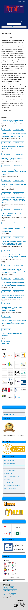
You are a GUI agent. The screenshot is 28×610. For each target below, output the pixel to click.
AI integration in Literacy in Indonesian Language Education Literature (12, 159)
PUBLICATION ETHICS (9, 463)
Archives (16, 15)
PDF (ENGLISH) (7, 129)
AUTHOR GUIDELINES (9, 470)
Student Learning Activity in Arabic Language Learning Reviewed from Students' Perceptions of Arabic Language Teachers (13, 135)
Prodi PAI (9, 593)
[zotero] (17, 529)
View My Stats (11, 580)
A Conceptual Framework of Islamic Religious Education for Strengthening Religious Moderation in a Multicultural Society (13, 243)
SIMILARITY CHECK (9, 473)
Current (9, 15)
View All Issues (5, 343)
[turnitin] (7, 536)
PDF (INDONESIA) (19, 129)
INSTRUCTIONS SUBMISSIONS (11, 476)
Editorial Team (10, 18)
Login (24, 1)
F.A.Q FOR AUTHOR (8, 482)
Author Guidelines (9, 21)
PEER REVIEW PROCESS (10, 489)
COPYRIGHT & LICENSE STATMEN (12, 485)
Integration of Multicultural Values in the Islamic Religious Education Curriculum (12, 296)
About (22, 15)
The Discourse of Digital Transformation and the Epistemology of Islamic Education (13, 185)
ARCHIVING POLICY (9, 495)
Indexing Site (20, 21)
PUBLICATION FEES (9, 467)
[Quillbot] (17, 535)
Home (3, 15)
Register (20, 1)
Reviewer (19, 18)
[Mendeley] (7, 529)
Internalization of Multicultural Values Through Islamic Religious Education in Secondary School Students (11, 309)
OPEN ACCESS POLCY (9, 492)
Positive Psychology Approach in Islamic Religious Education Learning (12, 121)
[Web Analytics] (5, 580)
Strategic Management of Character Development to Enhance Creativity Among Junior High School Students (13, 271)
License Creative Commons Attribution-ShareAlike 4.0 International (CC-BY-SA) (10, 588)
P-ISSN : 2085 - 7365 (9, 411)
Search (14, 26)
